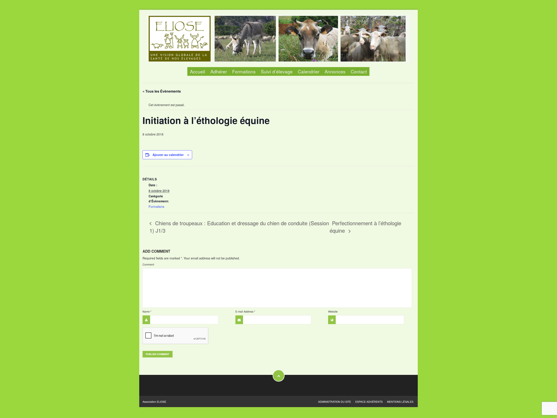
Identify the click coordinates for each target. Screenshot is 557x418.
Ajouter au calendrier (168, 154)
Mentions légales (400, 401)
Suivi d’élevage (277, 71)
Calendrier (308, 71)
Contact (359, 71)
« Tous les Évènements (162, 91)
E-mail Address (245, 311)
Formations (244, 71)
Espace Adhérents (369, 401)
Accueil (197, 71)
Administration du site (334, 401)
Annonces (335, 71)
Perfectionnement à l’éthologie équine (365, 226)
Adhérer (218, 71)
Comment (148, 264)
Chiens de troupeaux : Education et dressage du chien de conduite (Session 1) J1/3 (239, 226)
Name (147, 311)
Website (333, 311)
